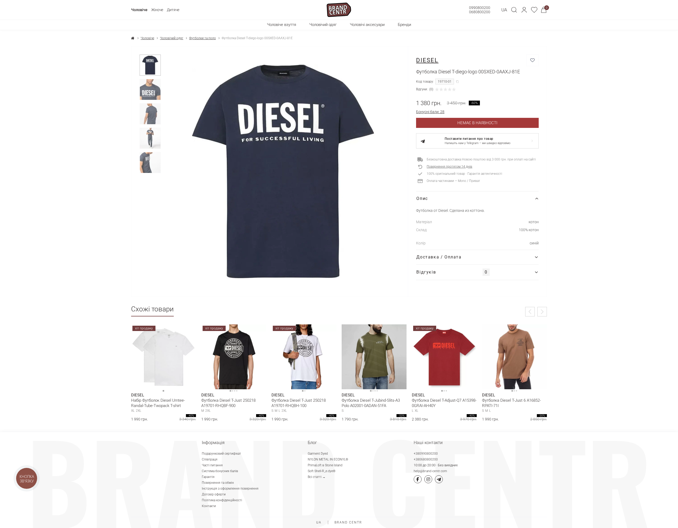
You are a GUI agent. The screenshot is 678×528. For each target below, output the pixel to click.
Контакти (209, 506)
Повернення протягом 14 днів (449, 166)
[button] (524, 10)
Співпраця (209, 459)
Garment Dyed (318, 453)
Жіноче (157, 10)
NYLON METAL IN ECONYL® (328, 459)
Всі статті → (316, 477)
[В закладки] (532, 60)
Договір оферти (214, 494)
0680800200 (479, 12)
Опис (422, 198)
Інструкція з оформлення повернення (230, 488)
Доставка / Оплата (438, 256)
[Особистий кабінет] (524, 10)
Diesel (427, 60)
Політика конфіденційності (222, 500)
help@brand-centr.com (430, 471)
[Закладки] (534, 10)
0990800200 (479, 8)
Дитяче (173, 10)
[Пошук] (514, 10)
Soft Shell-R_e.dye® (322, 471)
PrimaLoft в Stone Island (325, 465)
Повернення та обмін (218, 483)
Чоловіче (139, 10)
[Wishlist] (188, 332)
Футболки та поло (202, 38)
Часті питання (212, 465)
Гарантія (208, 477)
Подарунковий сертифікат (221, 453)
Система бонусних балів (220, 471)
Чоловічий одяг (171, 38)
